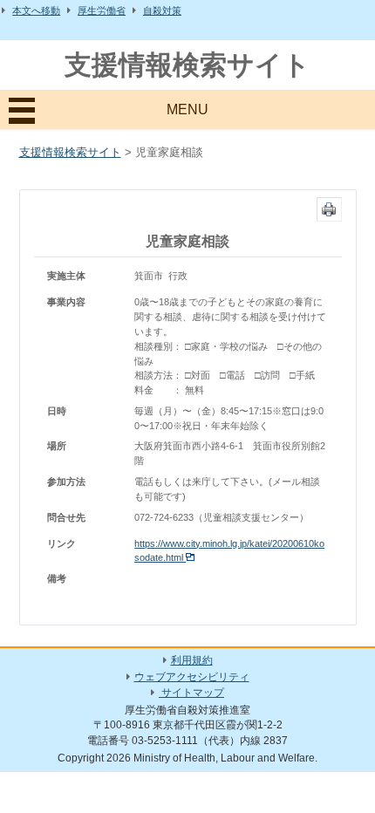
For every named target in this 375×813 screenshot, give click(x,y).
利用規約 (192, 660)
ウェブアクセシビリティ (191, 677)
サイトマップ (191, 692)
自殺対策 (162, 10)
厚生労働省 (102, 10)
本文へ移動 (36, 10)
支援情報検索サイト (187, 65)
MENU (187, 109)
